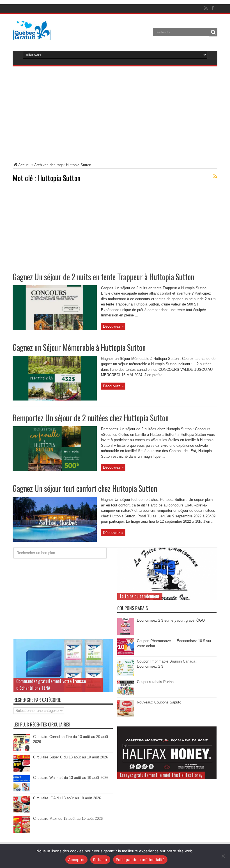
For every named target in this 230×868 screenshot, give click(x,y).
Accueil (24, 165)
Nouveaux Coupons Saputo (159, 702)
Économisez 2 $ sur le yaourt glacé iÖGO (171, 620)
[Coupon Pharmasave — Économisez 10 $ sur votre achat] (125, 654)
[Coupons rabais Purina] (125, 695)
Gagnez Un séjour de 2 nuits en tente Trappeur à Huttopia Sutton (103, 277)
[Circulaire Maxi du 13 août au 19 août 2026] (21, 832)
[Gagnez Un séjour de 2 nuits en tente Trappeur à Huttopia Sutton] (55, 329)
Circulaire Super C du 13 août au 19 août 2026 (70, 757)
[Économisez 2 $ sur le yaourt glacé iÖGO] (125, 633)
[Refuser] (223, 856)
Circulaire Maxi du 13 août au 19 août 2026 (68, 818)
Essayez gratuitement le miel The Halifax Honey (161, 775)
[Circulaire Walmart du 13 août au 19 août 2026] (21, 791)
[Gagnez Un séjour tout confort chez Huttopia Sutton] (55, 540)
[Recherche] (213, 32)
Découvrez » (113, 326)
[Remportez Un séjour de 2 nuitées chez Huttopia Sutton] (55, 470)
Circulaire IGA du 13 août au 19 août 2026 (67, 798)
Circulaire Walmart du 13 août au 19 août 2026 (70, 778)
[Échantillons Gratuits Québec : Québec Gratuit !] (32, 36)
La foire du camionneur (140, 596)
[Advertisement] (115, 115)
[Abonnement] (215, 176)
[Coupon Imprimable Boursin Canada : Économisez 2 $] (125, 674)
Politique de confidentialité (140, 859)
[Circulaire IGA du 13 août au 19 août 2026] (21, 811)
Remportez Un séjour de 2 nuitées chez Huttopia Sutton (91, 417)
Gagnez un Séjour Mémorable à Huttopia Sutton (79, 347)
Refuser (100, 859)
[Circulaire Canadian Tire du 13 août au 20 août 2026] (21, 750)
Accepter (76, 859)
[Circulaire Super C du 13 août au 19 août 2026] (21, 770)
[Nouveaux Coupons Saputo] (125, 715)
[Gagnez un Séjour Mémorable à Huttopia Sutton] (55, 399)
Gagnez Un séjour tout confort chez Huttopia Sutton (85, 488)
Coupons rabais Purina (155, 682)
